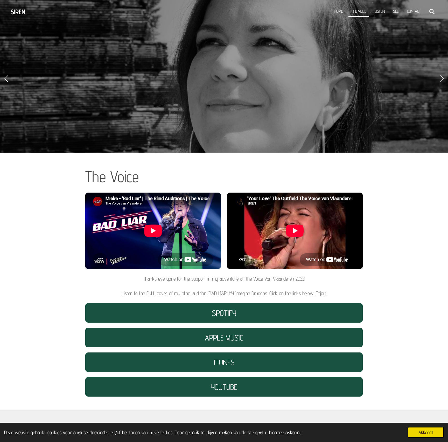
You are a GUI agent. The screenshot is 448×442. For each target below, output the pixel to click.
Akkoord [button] (425, 432)
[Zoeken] (432, 11)
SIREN (17, 12)
